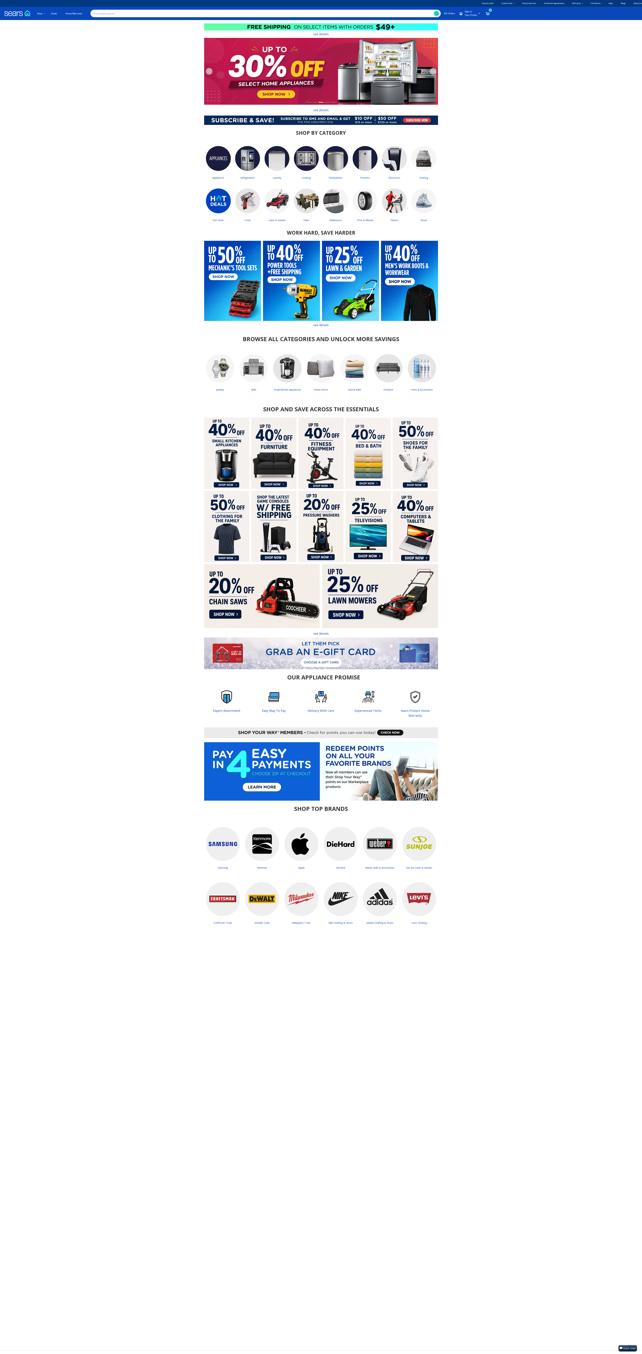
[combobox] (265, 13)
